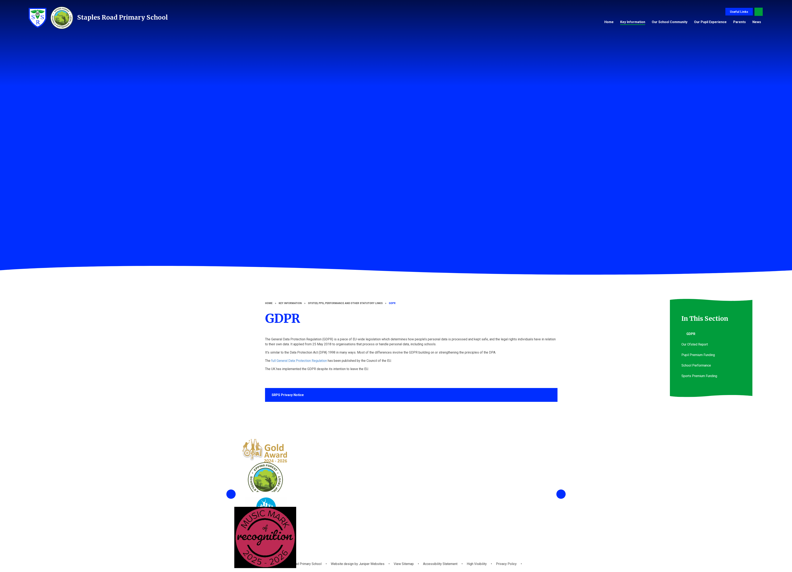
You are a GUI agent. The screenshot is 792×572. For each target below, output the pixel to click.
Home (268, 303)
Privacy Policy (506, 564)
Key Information (290, 303)
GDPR (392, 303)
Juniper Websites (371, 564)
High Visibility (477, 564)
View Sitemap (404, 564)
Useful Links (739, 12)
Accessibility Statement (440, 564)
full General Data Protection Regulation (299, 361)
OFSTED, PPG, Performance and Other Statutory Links (345, 303)
